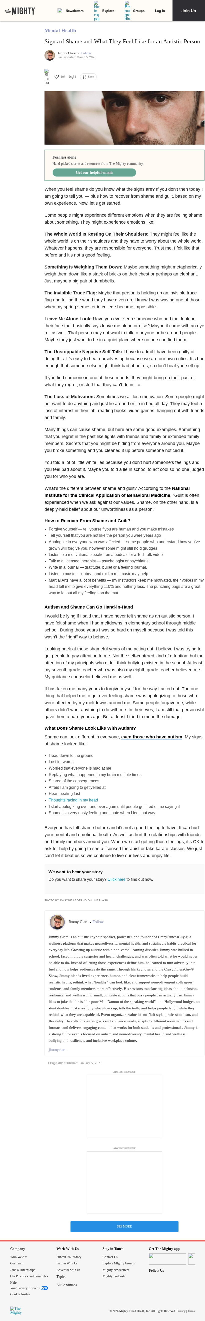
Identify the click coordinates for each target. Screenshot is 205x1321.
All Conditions (66, 1285)
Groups (138, 10)
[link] (20, 10)
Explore (108, 10)
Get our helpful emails (94, 172)
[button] (86, 53)
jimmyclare (57, 1050)
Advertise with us (68, 1270)
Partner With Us (67, 1263)
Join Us (189, 10)
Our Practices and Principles (29, 1276)
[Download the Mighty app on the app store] (167, 1259)
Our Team (16, 1263)
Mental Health (60, 30)
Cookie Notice (20, 1294)
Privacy (181, 1311)
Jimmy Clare (67, 53)
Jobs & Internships (22, 1270)
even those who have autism (151, 736)
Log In (160, 10)
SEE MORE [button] (124, 1226)
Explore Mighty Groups (118, 1263)
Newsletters (75, 10)
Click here (117, 879)
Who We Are (18, 1257)
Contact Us (110, 1257)
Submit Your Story (69, 1257)
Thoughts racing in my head (73, 800)
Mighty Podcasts (113, 1276)
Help (13, 1282)
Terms (191, 1311)
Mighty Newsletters (115, 1270)
